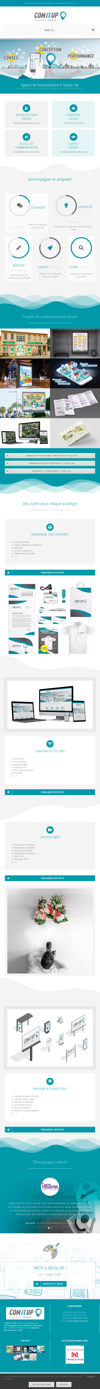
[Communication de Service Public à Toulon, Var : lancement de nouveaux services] (25, 373)
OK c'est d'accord (41, 1384)
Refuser (64, 1384)
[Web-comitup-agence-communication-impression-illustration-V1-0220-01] (50, 581)
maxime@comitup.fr (78, 1321)
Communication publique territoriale (25, 379)
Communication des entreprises (20, 348)
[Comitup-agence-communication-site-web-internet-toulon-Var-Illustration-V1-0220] (50, 681)
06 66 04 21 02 (80, 1318)
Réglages (91, 1376)
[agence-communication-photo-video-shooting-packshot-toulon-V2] (50, 889)
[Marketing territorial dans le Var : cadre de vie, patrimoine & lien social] (75, 373)
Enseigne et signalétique (75, 349)
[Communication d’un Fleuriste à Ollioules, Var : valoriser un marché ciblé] (75, 433)
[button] (48, 1228)
